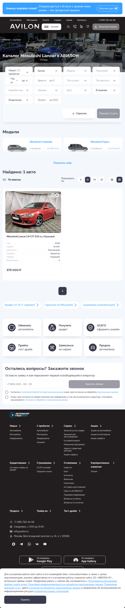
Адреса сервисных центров (72, 449)
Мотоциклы (32, 20)
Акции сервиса (71, 454)
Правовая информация (74, 495)
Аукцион (41, 442)
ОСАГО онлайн (44, 467)
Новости (68, 467)
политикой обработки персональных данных (42, 392)
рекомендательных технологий (51, 591)
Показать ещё (62, 162)
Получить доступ (108, 8)
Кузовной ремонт (72, 441)
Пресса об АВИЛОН (73, 491)
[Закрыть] (116, 8)
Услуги (45, 20)
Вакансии (68, 479)
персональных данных (107, 392)
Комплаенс (69, 483)
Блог (66, 471)
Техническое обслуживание (71, 435)
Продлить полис (44, 471)
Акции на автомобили (101, 430)
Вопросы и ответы (72, 499)
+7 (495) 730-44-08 (24, 522)
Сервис (57, 20)
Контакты (81, 20)
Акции (69, 20)
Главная (6, 40)
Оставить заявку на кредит (19, 468)
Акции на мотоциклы (100, 434)
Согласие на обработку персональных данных (54, 588)
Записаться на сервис (74, 430)
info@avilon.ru (21, 531)
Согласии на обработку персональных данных (46, 400)
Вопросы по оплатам (73, 503)
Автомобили (15, 20)
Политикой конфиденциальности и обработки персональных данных (65, 584)
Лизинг (94, 471)
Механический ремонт (74, 444)
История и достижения (74, 487)
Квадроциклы (16, 438)
